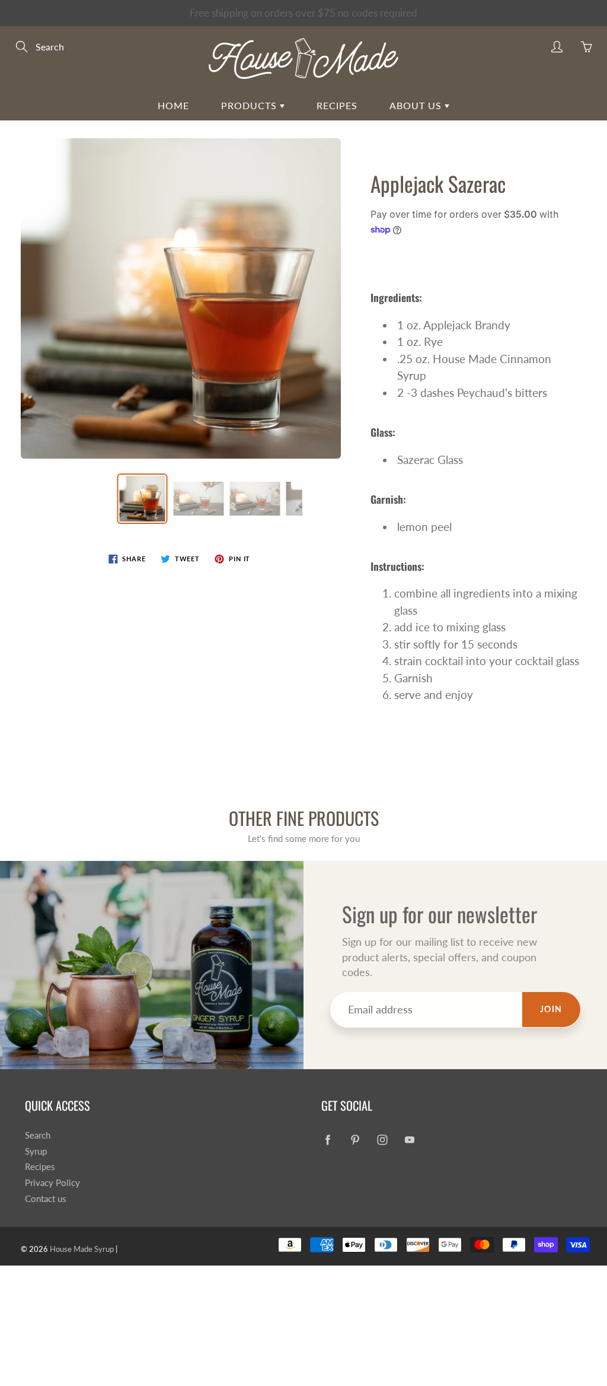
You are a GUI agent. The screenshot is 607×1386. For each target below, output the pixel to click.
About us (417, 105)
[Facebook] (327, 1140)
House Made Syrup (82, 1249)
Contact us (45, 1199)
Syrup (36, 1151)
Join (551, 1009)
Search (37, 1135)
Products (250, 105)
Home (173, 105)
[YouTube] (409, 1140)
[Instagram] (382, 1140)
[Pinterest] (354, 1140)
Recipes (337, 105)
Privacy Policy (52, 1183)
